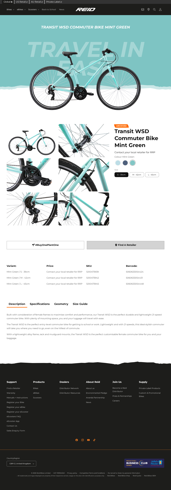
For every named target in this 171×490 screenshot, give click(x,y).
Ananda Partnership (95, 397)
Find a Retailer (13, 388)
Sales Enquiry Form (16, 430)
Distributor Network (69, 388)
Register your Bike (15, 402)
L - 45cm (152, 175)
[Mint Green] (132, 163)
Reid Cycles (137, 476)
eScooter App (13, 421)
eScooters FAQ (14, 416)
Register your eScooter (17, 412)
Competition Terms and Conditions (92, 473)
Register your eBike (16, 407)
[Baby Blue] (117, 163)
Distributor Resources (70, 393)
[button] (10, 9)
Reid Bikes (111, 476)
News (88, 402)
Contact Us (12, 426)
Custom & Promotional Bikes (150, 395)
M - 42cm (136, 175)
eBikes (20, 9)
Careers (116, 401)
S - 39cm (121, 175)
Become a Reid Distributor (119, 390)
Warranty (11, 393)
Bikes (9, 9)
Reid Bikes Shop (124, 476)
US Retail (21, 2)
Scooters (32, 9)
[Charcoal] (125, 163)
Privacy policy (72, 473)
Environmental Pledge (96, 393)
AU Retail (36, 2)
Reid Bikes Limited (43, 473)
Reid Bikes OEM (150, 476)
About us (90, 388)
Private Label (53, 2)
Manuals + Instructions (17, 397)
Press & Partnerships (122, 396)
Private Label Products (149, 388)
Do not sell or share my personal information (124, 473)
